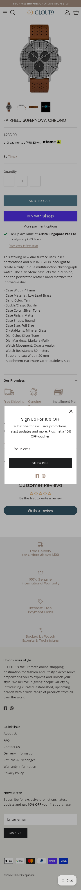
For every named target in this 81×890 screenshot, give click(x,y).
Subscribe (40, 463)
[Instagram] (43, 476)
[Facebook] (37, 476)
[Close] (71, 411)
